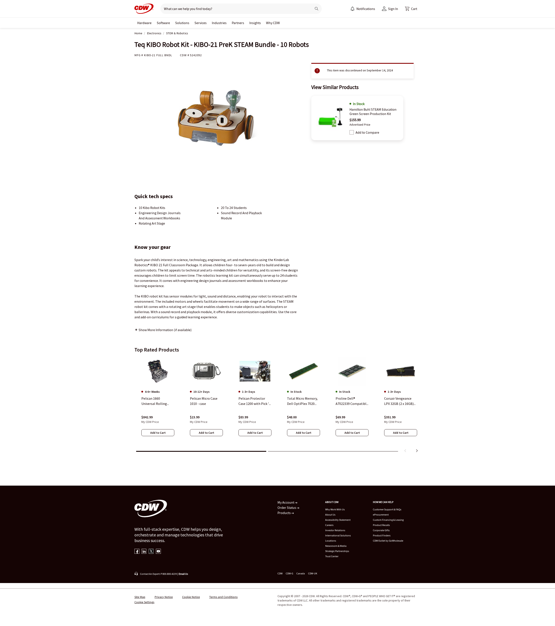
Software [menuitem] (163, 23)
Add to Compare (367, 132)
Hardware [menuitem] (144, 23)
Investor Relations (335, 530)
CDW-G (289, 573)
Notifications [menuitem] (365, 9)
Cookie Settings (144, 602)
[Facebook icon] (136, 551)
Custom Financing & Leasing (388, 519)
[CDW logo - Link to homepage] (143, 8)
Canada (300, 573)
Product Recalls (381, 525)
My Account (286, 502)
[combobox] (234, 8)
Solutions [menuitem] (182, 23)
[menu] (363, 8)
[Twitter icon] (151, 551)
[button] (411, 8)
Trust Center (331, 556)
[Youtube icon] (158, 551)
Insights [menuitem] (255, 23)
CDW (280, 573)
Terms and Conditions (223, 597)
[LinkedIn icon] (144, 551)
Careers (329, 525)
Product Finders (381, 535)
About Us (330, 514)
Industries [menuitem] (219, 23)
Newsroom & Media (335, 545)
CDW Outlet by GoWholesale (388, 540)
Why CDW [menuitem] (273, 23)
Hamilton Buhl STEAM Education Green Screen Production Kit (373, 111)
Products (284, 513)
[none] (144, 23)
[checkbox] (351, 132)
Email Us (183, 573)
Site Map (139, 597)
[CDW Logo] (143, 8)
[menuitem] (352, 9)
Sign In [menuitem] (393, 9)
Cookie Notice (191, 597)
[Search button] (316, 8)
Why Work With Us (335, 509)
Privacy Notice (164, 597)
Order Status (287, 507)
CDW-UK (312, 573)
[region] (277, 405)
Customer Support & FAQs (387, 509)
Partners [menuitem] (238, 23)
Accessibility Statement (338, 519)
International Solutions (338, 535)
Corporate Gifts (381, 530)
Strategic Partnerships (337, 551)
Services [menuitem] (200, 23)
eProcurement (381, 514)
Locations (330, 540)
